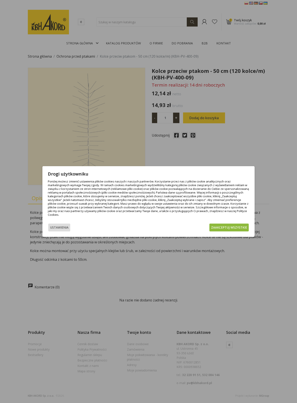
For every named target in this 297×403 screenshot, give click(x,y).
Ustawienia (59, 227)
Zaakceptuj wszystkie (229, 227)
